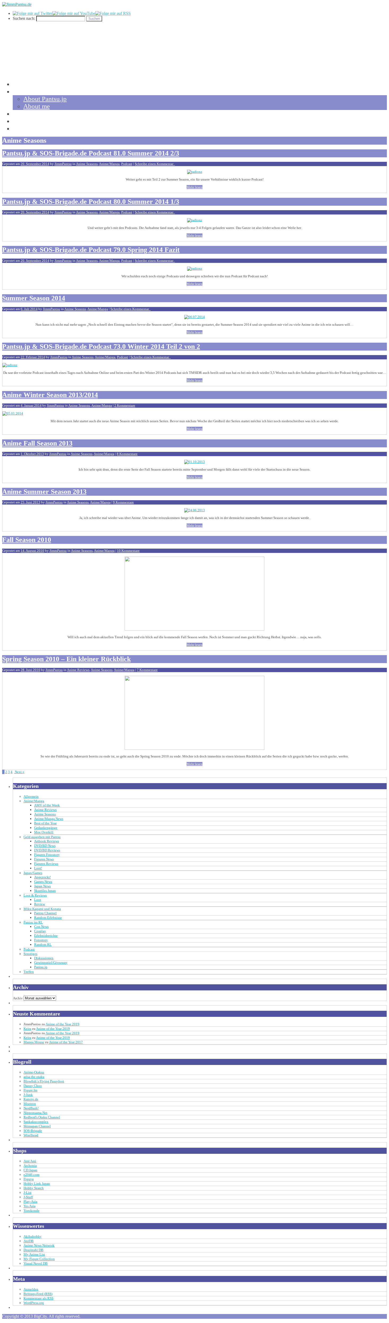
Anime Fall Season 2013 (37, 443)
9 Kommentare (123, 502)
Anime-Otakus (34, 1072)
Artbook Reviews (46, 841)
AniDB (29, 1241)
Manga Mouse (34, 1042)
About (21, 91)
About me (36, 106)
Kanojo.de (31, 1099)
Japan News (42, 886)
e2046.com (31, 1175)
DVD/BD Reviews (47, 850)
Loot (37, 900)
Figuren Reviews (46, 864)
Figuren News (44, 859)
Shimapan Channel (37, 1126)
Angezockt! (42, 877)
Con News (41, 927)
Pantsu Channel (45, 913)
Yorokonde (31, 1210)
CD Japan (30, 1170)
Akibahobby (33, 1236)
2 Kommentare (124, 405)
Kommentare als (38, 1298)
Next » (19, 772)
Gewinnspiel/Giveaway (50, 962)
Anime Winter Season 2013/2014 (50, 395)
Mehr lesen (194, 187)
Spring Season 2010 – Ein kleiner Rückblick (66, 659)
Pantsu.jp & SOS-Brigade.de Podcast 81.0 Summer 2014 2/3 (90, 153)
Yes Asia (29, 1206)
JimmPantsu (63, 164)
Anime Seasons (87, 164)
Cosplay (40, 931)
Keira (27, 1029)
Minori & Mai (31, 121)
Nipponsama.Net (35, 1113)
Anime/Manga (109, 164)
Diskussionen (43, 958)
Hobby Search (34, 1188)
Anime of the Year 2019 (62, 1024)
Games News (43, 882)
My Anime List (34, 1254)
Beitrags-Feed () (38, 1294)
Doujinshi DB (33, 1250)
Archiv (18, 998)
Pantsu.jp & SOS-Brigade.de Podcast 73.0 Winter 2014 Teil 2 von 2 (101, 346)
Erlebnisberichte (46, 936)
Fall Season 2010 (26, 540)
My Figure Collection (39, 1259)
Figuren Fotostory (47, 855)
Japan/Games (33, 873)
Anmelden (31, 1289)
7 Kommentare (147, 670)
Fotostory (41, 940)
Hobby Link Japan (37, 1184)
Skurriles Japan (45, 891)
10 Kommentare (128, 551)
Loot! (38, 868)
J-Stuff (28, 1197)
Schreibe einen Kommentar (155, 164)
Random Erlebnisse (48, 918)
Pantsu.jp (40, 967)
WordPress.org (34, 1303)
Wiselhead (31, 1135)
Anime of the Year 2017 (66, 1042)
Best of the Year (45, 823)
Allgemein (31, 796)
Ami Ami (30, 1161)
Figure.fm (30, 1090)
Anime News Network (39, 1245)
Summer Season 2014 (33, 298)
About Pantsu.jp (45, 98)
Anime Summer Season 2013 (44, 491)
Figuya (29, 1179)
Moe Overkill (43, 832)
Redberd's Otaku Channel (42, 1117)
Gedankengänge (45, 828)
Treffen (29, 972)
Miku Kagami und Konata (42, 909)
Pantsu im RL (33, 922)
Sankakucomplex (36, 1122)
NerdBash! (31, 1108)
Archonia (30, 1166)
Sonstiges (30, 954)
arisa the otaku (34, 1077)
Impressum (27, 128)
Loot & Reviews (35, 895)
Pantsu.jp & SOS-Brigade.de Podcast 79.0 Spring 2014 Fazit (91, 250)
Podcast (126, 164)
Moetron (30, 1104)
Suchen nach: (24, 18)
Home (21, 84)
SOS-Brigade (33, 1131)
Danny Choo (33, 1086)
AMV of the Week (47, 805)
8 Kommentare (127, 454)
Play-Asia (30, 1201)
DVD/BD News (45, 846)
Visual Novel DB (36, 1263)
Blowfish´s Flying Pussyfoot (44, 1081)
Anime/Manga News (48, 819)
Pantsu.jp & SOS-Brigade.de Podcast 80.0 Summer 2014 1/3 (90, 201)
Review (39, 904)
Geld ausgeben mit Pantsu (42, 837)
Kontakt (23, 113)
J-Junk (28, 1095)
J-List (27, 1193)
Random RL (43, 945)
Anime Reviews (78, 670)
